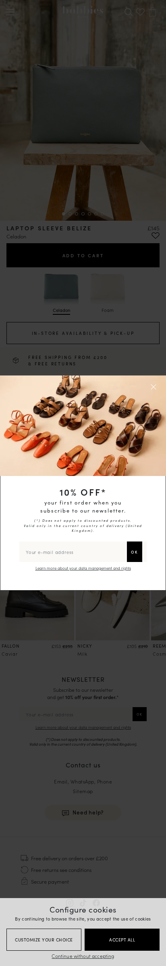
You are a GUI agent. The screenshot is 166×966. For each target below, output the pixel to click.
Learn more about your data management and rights (83, 568)
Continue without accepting (83, 955)
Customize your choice (44, 940)
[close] (155, 387)
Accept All (122, 940)
